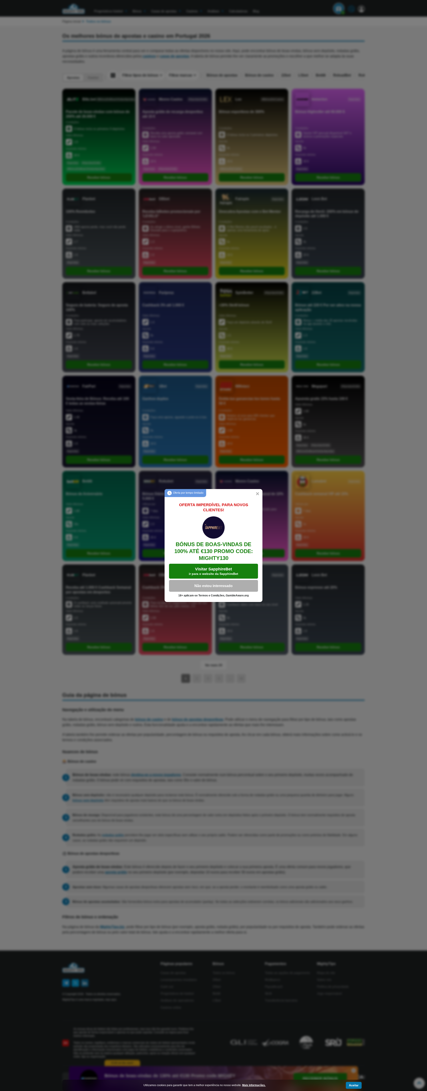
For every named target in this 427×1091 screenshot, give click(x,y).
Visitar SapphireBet (213, 571)
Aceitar (354, 1085)
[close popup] (257, 494)
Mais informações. (254, 1085)
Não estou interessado (213, 586)
